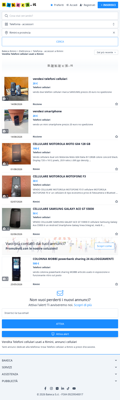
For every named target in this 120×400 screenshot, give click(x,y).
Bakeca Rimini (9, 51)
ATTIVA (60, 324)
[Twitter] (57, 388)
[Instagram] (51, 388)
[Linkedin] (62, 388)
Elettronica (24, 51)
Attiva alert (62, 334)
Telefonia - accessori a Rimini (48, 51)
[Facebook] (46, 388)
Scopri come (104, 246)
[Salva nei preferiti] (116, 104)
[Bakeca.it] (25, 4)
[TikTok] (68, 388)
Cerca (60, 41)
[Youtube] (74, 388)
